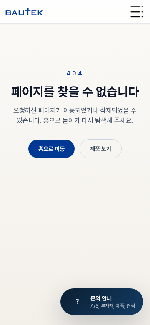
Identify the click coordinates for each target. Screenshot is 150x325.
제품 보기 (100, 148)
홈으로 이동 (51, 148)
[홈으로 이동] (24, 12)
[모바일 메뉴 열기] (136, 11)
